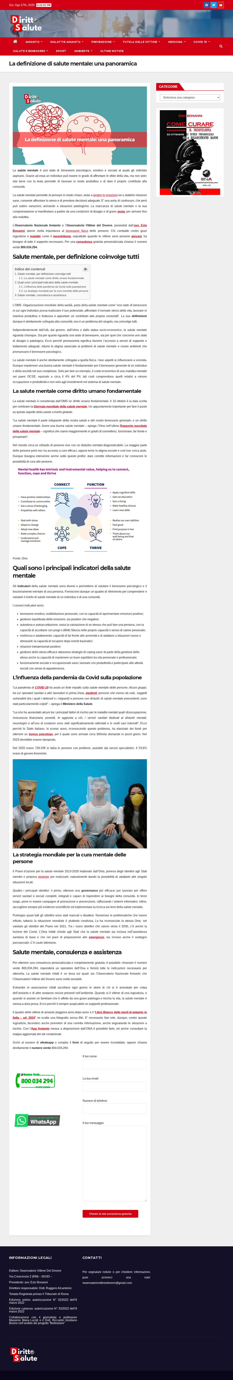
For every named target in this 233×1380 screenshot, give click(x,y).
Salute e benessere (29, 51)
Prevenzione (101, 42)
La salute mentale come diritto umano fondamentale (54, 278)
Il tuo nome (90, 1056)
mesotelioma (62, 236)
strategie (43, 876)
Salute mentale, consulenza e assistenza (41, 295)
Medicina (175, 42)
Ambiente (82, 51)
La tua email (90, 1078)
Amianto (32, 42)
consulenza (84, 241)
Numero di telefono (95, 1100)
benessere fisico (77, 230)
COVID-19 (41, 687)
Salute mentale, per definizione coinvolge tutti (44, 273)
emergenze (96, 937)
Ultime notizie (112, 51)
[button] (221, 46)
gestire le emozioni (105, 195)
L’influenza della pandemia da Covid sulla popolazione (55, 286)
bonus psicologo (41, 734)
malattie (35, 236)
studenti (91, 693)
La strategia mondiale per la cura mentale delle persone (56, 290)
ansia (121, 211)
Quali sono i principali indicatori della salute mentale (47, 282)
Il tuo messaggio (93, 1123)
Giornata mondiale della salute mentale (60, 406)
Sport (61, 51)
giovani (136, 236)
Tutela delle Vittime (140, 42)
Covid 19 (200, 42)
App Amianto (40, 1028)
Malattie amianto (65, 42)
